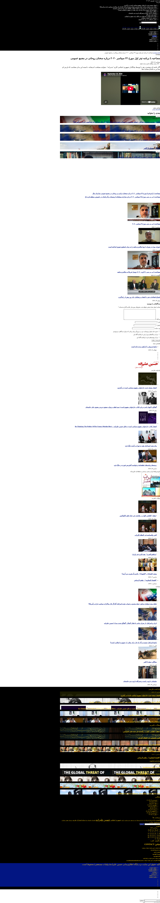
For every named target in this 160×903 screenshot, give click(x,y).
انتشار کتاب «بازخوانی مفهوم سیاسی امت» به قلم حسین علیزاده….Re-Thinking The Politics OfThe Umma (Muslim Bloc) (116, 426)
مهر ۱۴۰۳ (154, 803)
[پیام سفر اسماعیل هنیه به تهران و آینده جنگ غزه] (147, 442)
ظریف (74, 820)
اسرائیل (151, 820)
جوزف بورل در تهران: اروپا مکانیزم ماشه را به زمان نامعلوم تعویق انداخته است (134, 247)
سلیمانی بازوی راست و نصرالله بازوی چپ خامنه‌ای (142, 13)
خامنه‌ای (89, 820)
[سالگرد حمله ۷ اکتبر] (147, 658)
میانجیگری (64, 820)
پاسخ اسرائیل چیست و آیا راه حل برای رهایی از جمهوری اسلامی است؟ (137, 10)
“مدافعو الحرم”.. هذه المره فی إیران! (144, 554)
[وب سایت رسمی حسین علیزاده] (141, 27)
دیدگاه (158, 319)
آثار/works (154, 38)
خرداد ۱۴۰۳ (153, 809)
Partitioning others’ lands (151, 767)
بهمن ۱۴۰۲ (154, 814)
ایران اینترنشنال (139, 820)
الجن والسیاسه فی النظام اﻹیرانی (146, 535)
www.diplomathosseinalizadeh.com (133, 860)
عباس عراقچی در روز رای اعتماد (147, 19)
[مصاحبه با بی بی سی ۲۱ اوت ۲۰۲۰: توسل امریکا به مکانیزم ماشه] (144, 269)
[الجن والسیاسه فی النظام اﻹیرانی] (147, 532)
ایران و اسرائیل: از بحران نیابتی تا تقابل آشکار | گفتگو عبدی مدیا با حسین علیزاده (135, 8)
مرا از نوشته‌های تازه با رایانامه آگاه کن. (147, 337)
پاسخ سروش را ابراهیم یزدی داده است (144, 347)
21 (148, 835)
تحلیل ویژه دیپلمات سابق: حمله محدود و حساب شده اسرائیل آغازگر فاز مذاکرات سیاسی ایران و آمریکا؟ (128, 7)
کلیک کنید (154, 854)
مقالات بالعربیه (152, 33)
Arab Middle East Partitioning (149, 787)
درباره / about (153, 39)
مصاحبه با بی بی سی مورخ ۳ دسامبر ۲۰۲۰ (146, 224)
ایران (144, 820)
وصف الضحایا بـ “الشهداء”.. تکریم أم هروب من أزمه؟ (139, 574)
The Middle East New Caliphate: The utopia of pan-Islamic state (138, 793)
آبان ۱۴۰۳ (154, 801)
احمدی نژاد (156, 820)
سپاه (86, 820)
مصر (67, 820)
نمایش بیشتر (156, 108)
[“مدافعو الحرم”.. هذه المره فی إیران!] (147, 551)
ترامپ (122, 820)
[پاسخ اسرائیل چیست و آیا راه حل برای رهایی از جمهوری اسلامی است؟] (147, 639)
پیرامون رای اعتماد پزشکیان (149, 18)
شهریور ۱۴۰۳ (153, 805)
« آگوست (157, 840)
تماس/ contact (153, 41)
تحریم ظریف (127, 820)
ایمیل (158, 325)
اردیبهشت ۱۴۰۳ (152, 811)
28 (148, 837)
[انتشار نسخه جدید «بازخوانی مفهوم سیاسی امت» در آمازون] (147, 384)
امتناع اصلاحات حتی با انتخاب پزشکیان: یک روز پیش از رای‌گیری (139, 297)
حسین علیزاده (103, 820)
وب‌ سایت (157, 328)
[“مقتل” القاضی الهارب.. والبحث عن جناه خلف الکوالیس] (147, 512)
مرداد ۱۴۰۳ (153, 806)
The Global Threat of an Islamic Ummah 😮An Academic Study (138, 774)
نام (158, 322)
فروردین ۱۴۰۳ (153, 812)
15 (159, 835)
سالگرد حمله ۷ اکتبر (151, 11)
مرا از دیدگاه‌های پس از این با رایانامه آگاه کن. (145, 334)
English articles (153, 34)
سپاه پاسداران (81, 820)
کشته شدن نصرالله (151, 14)
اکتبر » (152, 840)
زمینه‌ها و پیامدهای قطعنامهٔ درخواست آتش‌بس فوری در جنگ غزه (135, 465)
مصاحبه (154, 36)
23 (157, 837)
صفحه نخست (153, 31)
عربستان (70, 820)
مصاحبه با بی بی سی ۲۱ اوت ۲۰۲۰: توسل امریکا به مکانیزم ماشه (138, 272)
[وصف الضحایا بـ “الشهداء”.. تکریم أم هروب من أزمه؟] (147, 570)
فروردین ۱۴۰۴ (153, 800)
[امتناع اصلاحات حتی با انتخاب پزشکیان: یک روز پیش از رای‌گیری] (144, 294)
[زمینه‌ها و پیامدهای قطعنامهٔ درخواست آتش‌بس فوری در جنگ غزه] (147, 462)
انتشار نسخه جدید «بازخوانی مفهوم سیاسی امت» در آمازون (140, 5)
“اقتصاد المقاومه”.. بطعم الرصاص (145, 580)
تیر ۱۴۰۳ (154, 808)
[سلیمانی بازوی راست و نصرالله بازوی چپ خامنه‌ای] (147, 678)
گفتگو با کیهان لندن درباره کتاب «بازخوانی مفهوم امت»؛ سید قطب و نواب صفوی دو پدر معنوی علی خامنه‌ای (121, 407)
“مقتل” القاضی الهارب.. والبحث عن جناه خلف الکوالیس (138, 516)
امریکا (147, 820)
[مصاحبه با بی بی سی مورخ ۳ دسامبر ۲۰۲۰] (144, 220)
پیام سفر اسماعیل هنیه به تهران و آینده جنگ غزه (141, 446)
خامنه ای (94, 820)
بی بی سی (133, 820)
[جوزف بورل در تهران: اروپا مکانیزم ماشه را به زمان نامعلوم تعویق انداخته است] (149, 243)
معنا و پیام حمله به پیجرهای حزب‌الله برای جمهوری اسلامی (140, 16)
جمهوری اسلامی (115, 820)
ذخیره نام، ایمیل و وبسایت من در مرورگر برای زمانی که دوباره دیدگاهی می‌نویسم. (135, 331)
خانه (159, 52)
